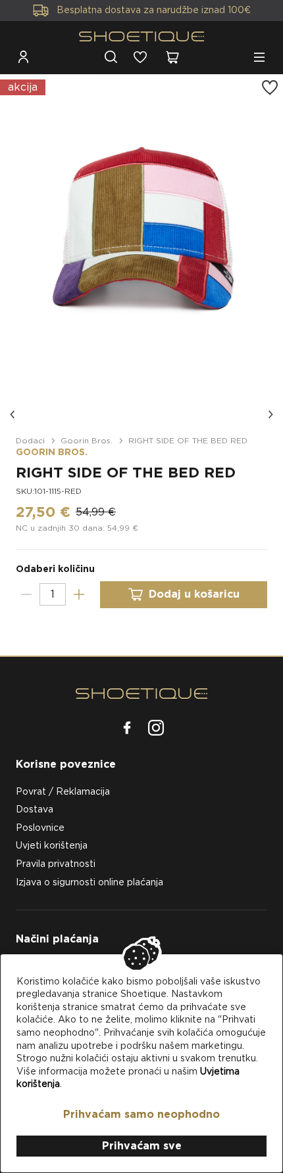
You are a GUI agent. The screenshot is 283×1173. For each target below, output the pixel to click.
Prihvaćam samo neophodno (141, 1114)
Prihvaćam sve (142, 1146)
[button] (13, 414)
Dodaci (30, 440)
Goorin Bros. (87, 440)
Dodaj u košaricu (194, 594)
